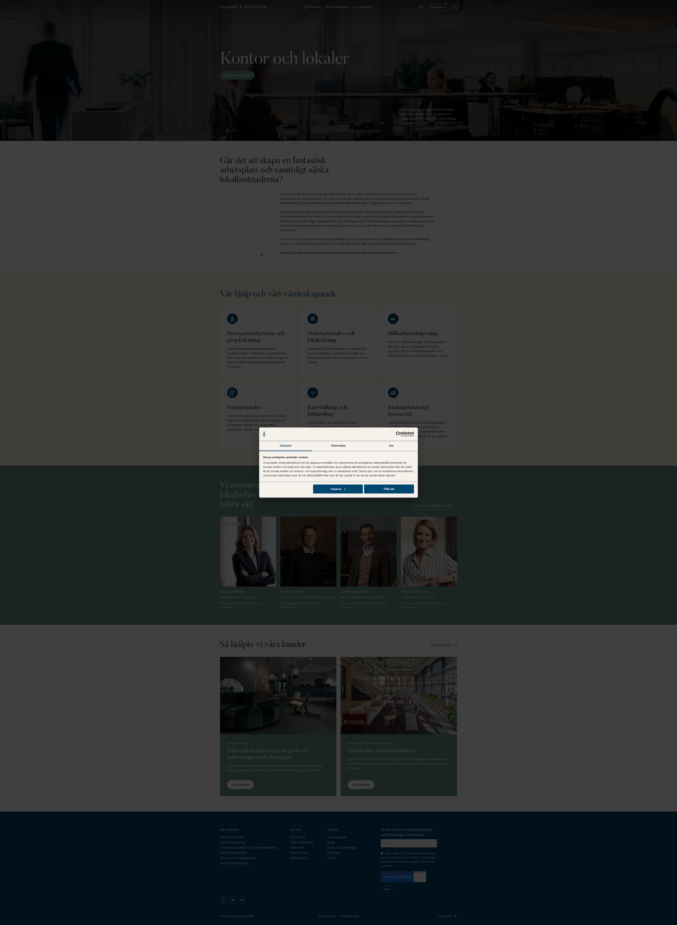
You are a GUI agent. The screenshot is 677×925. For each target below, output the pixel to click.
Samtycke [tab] (286, 445)
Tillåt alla (388, 488)
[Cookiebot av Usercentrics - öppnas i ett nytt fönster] (398, 434)
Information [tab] (338, 445)
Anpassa (336, 488)
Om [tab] (391, 445)
